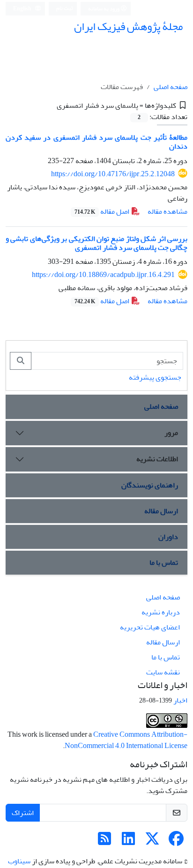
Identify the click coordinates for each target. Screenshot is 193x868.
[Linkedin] (128, 842)
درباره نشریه (160, 612)
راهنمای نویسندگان (149, 485)
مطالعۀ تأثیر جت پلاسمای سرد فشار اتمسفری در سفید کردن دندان (96, 141)
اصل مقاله (102, 211)
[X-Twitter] (152, 842)
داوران (168, 537)
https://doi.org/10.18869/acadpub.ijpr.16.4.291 (103, 275)
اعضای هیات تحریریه (150, 627)
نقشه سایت (163, 672)
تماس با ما (163, 562)
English (22, 8)
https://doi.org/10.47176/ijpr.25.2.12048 (113, 174)
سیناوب (19, 861)
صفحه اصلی (170, 87)
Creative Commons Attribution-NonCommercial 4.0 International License (126, 740)
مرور (171, 433)
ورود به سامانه (104, 8)
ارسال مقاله (161, 511)
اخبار (180, 700)
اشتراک (23, 813)
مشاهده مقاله (167, 211)
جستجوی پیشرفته (155, 377)
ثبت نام (64, 8)
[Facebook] (176, 842)
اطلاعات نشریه (157, 459)
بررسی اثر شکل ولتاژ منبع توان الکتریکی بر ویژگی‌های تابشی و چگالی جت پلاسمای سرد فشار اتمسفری (96, 243)
